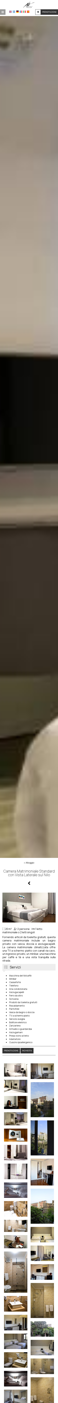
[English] (10, 12)
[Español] (28, 12)
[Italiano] (24, 12)
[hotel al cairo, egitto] (29, 4)
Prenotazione (49, 12)
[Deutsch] (17, 12)
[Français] (21, 12)
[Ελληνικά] (14, 12)
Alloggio (30, 862)
